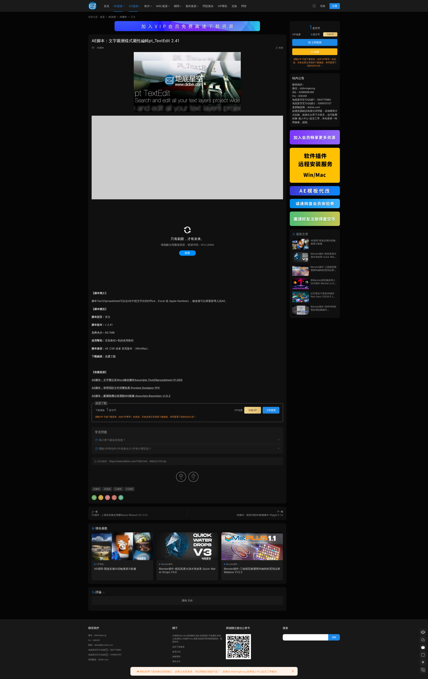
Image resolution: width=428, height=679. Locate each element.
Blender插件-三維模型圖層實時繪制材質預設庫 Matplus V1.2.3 (252, 570)
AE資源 (118, 6)
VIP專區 (222, 6)
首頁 (106, 6)
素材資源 (191, 6)
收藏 (316, 51)
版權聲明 (176, 656)
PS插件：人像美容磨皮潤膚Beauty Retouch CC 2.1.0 (119, 514)
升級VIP (252, 410)
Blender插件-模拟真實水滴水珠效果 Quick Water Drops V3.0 (187, 570)
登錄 (190, 600)
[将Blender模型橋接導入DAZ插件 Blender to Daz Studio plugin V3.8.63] (300, 283)
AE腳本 (100, 47)
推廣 (281, 47)
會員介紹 (176, 651)
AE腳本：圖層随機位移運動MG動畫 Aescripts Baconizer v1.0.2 (131, 395)
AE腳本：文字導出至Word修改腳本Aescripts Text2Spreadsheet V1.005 (137, 380)
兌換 (234, 6)
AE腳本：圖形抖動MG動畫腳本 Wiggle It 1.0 (260, 514)
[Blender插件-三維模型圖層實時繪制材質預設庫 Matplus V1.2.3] (252, 546)
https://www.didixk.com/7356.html (128, 461)
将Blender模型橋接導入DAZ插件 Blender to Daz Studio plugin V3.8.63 (324, 283)
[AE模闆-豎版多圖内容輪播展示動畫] (122, 546)
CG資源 (133, 6)
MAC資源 (162, 6)
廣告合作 (176, 661)
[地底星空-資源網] (92, 6)
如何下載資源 (178, 647)
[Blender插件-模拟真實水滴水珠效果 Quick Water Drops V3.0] (187, 546)
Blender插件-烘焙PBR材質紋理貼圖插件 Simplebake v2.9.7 (323, 309)
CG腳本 (118, 489)
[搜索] (314, 5)
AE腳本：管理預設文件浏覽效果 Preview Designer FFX (126, 387)
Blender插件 (167, 564)
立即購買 (271, 410)
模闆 (176, 6)
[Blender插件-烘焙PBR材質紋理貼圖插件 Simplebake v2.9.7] (300, 310)
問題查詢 (208, 6)
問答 (244, 6)
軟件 (147, 6)
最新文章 (301, 234)
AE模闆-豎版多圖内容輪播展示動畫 (115, 568)
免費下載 (110, 356)
